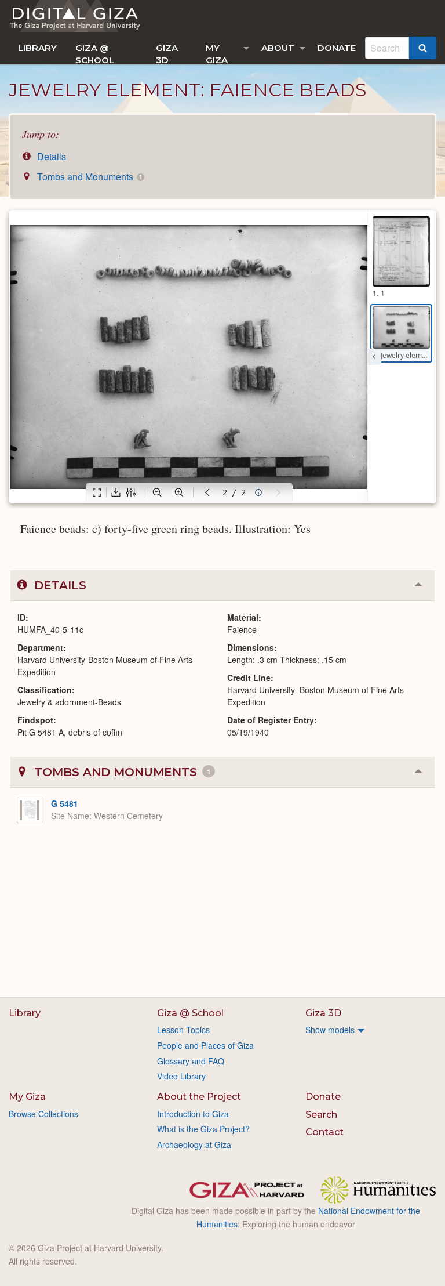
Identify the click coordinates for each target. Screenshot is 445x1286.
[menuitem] (37, 48)
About (277, 47)
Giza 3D (167, 53)
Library (37, 47)
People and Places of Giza (205, 1045)
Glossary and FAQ (190, 1061)
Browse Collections (43, 1114)
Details (50, 156)
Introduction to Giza (193, 1114)
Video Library (181, 1076)
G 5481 (64, 803)
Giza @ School (94, 53)
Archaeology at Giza (194, 1144)
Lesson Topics (183, 1029)
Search (321, 1114)
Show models (330, 1029)
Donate (337, 47)
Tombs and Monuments (88, 176)
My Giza (217, 53)
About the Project (199, 1096)
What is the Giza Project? (203, 1129)
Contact (324, 1132)
